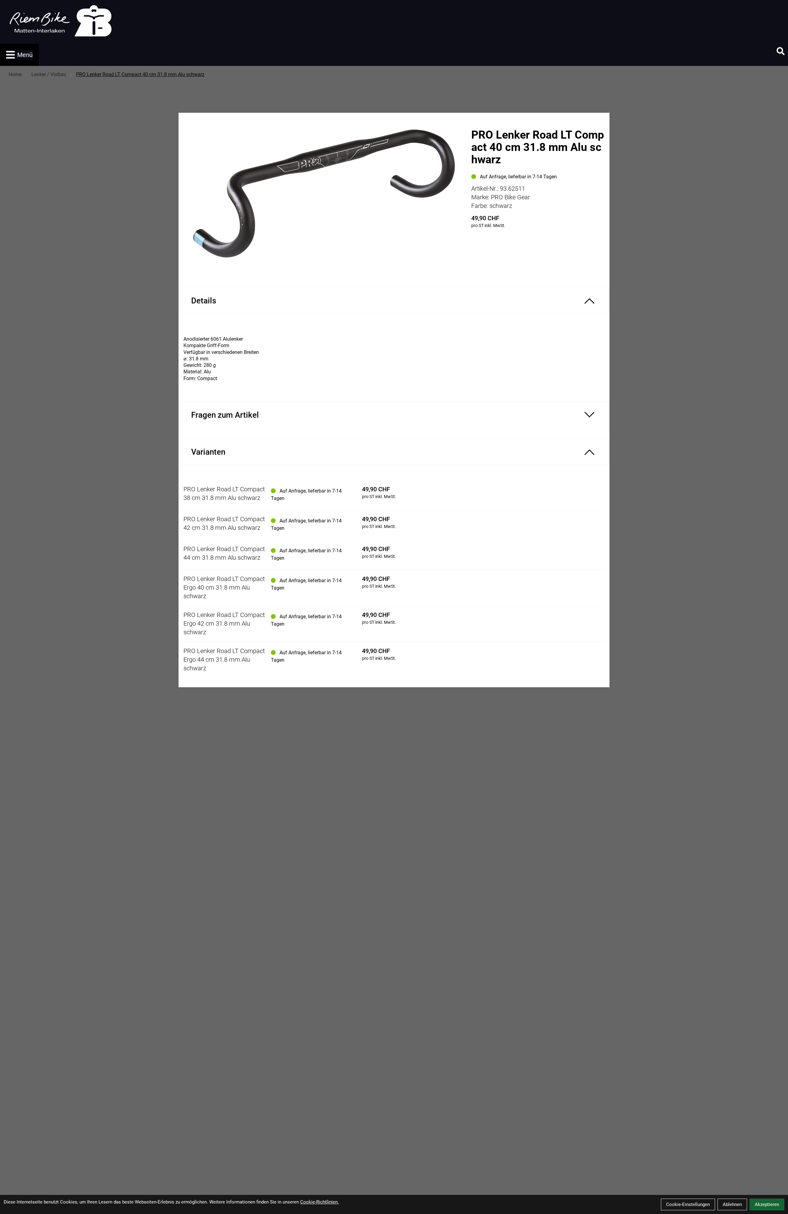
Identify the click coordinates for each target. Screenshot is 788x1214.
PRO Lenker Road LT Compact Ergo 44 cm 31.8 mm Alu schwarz (224, 659)
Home (15, 74)
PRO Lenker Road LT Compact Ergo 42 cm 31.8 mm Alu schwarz (224, 623)
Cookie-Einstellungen (688, 1204)
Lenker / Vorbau (48, 74)
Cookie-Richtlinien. (319, 1202)
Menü (25, 55)
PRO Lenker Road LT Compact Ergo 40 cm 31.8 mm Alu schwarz (224, 587)
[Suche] (780, 51)
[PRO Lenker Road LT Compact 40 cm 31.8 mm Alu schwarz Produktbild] (321, 195)
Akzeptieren (767, 1204)
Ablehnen (732, 1204)
